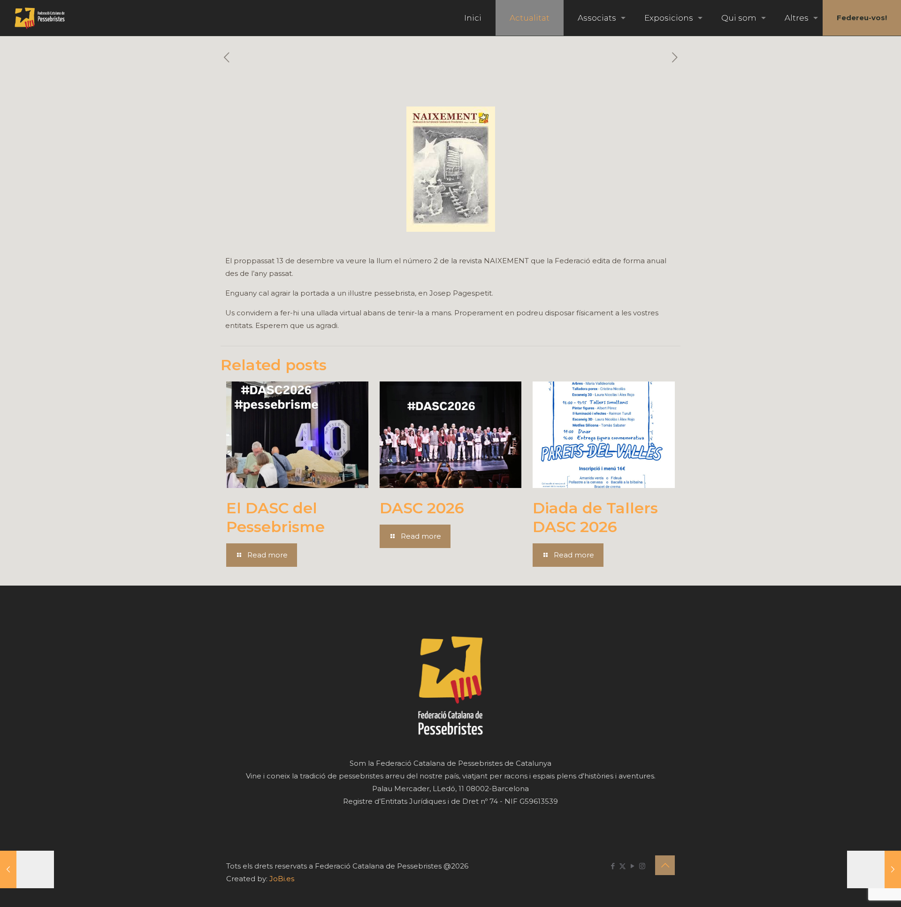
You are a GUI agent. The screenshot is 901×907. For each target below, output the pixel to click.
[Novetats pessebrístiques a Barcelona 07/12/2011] (27, 869)
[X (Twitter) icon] (622, 865)
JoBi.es (281, 878)
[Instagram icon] (642, 865)
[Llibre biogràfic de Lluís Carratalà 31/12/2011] (874, 869)
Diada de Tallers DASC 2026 (595, 517)
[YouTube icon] (632, 865)
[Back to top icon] (665, 865)
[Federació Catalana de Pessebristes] (39, 18)
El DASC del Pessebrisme (275, 517)
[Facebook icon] (612, 865)
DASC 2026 (422, 508)
